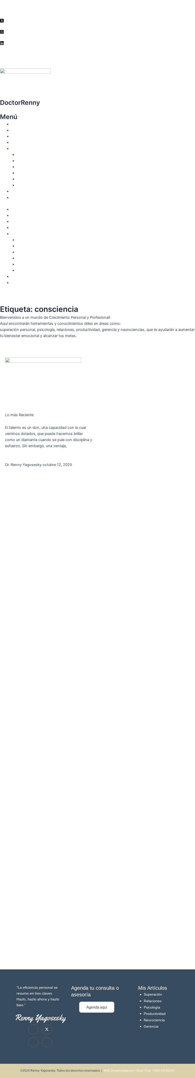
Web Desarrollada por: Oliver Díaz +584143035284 (139, 1070)
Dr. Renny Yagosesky (29, 130)
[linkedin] (97, 43)
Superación (26, 155)
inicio (15, 124)
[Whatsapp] (47, 1042)
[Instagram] (97, 9)
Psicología (25, 161)
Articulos (18, 149)
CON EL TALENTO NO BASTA (40, 421)
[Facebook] (97, 31)
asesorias (19, 142)
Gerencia (24, 179)
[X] (97, 20)
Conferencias (22, 136)
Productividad (28, 173)
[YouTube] (97, 54)
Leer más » (14, 458)
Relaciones (26, 167)
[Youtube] (33, 1042)
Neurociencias (29, 185)
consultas (19, 191)
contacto (18, 198)
